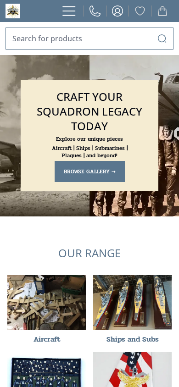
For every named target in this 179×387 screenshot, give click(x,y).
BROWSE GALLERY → (90, 171)
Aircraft (47, 339)
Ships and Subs (132, 339)
